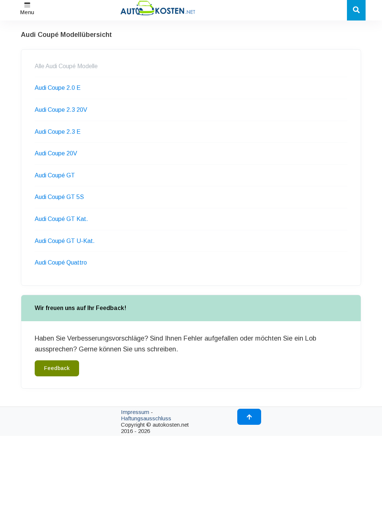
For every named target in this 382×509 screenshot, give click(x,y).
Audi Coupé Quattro (61, 262)
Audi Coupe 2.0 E (58, 88)
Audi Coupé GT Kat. (61, 219)
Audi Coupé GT (55, 175)
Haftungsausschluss (146, 418)
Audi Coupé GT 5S (59, 197)
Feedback (57, 368)
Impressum (135, 412)
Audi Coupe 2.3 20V (61, 110)
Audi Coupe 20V (56, 153)
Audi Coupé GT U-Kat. (65, 241)
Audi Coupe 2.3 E (58, 132)
